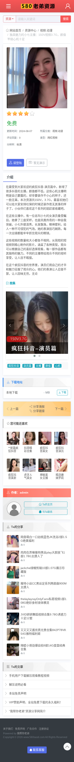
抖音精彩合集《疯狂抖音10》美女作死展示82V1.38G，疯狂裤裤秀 (29, 449)
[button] (34, 356)
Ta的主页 (47, 504)
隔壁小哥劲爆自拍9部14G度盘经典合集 (43, 647)
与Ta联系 (47, 511)
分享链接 (39, 411)
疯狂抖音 (13, 365)
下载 (63, 392)
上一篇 (14, 408)
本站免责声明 (17, 693)
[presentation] (10, 325)
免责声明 (20, 728)
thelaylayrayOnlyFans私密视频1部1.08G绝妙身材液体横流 (44, 600)
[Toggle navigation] (8, 6)
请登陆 (17, 163)
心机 (57, 365)
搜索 (66, 18)
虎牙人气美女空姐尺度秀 (28, 476)
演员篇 (27, 365)
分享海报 (39, 406)
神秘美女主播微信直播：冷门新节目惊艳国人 (44, 476)
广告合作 (32, 728)
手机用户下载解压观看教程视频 (28, 675)
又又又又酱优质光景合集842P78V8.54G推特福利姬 (44, 631)
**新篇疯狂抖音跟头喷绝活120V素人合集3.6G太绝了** (13, 449)
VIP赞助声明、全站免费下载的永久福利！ (35, 702)
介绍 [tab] (10, 177)
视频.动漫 (46, 30)
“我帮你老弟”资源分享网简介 (27, 711)
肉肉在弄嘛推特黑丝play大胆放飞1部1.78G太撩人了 (43, 554)
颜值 (48, 365)
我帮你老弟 (23, 733)
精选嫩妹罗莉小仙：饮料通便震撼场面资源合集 (60, 476)
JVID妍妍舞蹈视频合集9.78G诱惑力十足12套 (43, 616)
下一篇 (59, 408)
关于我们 (8, 728)
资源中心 (30, 30)
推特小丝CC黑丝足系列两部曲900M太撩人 (44, 585)
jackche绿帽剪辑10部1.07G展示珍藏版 (43, 569)
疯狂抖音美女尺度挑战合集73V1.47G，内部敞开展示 (45, 449)
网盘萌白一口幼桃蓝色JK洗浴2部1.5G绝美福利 (44, 538)
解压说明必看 (17, 684)
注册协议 (44, 728)
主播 (38, 365)
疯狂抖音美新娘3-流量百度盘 (12, 476)
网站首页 (15, 30)
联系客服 (38, 749)
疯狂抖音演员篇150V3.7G (60, 449)
